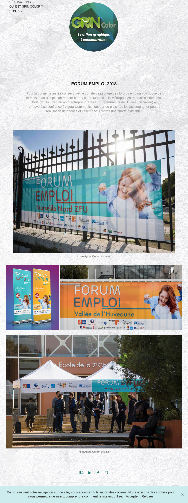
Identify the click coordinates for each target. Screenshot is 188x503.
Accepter (132, 496)
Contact (16, 11)
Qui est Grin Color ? (26, 6)
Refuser (147, 496)
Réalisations (20, 2)
